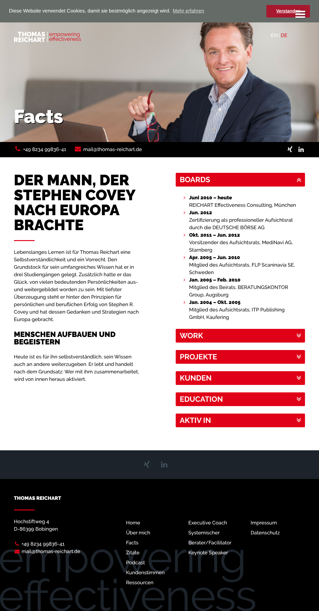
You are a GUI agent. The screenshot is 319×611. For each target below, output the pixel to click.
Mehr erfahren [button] (188, 11)
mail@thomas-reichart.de (112, 149)
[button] (240, 180)
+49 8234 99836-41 (44, 149)
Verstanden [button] (288, 11)
